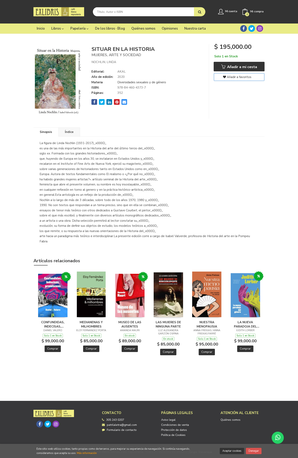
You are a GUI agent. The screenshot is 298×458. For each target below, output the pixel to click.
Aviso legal (168, 420)
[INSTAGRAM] (259, 28)
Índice (69, 132)
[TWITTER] (251, 28)
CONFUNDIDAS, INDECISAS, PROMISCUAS (52, 324)
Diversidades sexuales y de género (141, 82)
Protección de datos (174, 430)
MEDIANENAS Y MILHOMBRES (91, 324)
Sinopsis (46, 132)
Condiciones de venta (175, 425)
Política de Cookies (173, 435)
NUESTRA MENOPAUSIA (207, 324)
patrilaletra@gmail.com (122, 425)
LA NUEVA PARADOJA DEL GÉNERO (245, 324)
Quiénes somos (230, 420)
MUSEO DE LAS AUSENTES (129, 324)
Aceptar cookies (231, 451)
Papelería (78, 28)
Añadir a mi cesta (241, 66)
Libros (56, 28)
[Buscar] (199, 11)
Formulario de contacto (122, 430)
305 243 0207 (115, 420)
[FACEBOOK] (243, 28)
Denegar (254, 451)
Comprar (52, 349)
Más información (87, 453)
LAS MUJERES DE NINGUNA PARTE (168, 324)
